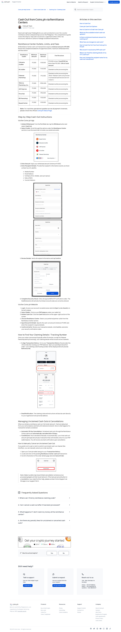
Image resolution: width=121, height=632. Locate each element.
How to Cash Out (85, 23)
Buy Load (43, 610)
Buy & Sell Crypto (45, 608)
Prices (61, 608)
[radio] (52, 553)
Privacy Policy (99, 618)
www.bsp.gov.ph (22, 611)
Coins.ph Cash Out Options (88, 26)
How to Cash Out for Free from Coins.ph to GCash (93, 46)
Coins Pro (43, 612)
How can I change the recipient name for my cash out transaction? (93, 58)
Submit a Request (83, 2)
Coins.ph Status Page (44, 111)
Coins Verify (99, 620)
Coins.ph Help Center (24, 9)
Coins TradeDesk (45, 614)
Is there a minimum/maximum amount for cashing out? (93, 38)
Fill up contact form (59, 585)
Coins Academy (63, 612)
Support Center (16, 2)
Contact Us (80, 610)
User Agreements (100, 616)
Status (79, 612)
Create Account (114, 2)
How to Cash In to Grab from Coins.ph (91, 29)
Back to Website (71, 2)
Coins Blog (62, 610)
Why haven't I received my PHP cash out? (93, 50)
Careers (98, 610)
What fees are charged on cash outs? (92, 42)
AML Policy (98, 612)
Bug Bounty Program (101, 614)
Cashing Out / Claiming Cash (57, 9)
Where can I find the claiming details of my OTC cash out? (93, 53)
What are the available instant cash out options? (92, 33)
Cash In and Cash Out (40, 9)
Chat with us (27, 585)
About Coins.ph (100, 608)
